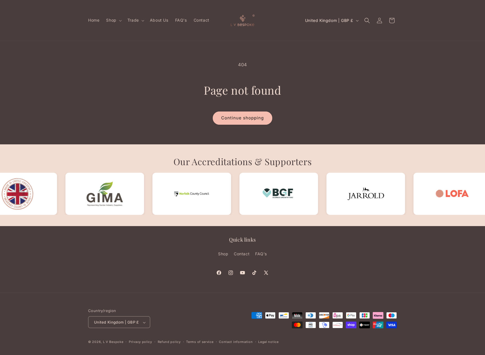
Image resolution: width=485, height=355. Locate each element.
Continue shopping (242, 117)
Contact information (236, 342)
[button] (113, 20)
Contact (242, 253)
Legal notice (268, 342)
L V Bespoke (113, 342)
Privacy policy (140, 342)
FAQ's (261, 253)
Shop (223, 253)
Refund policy (169, 342)
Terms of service (199, 342)
